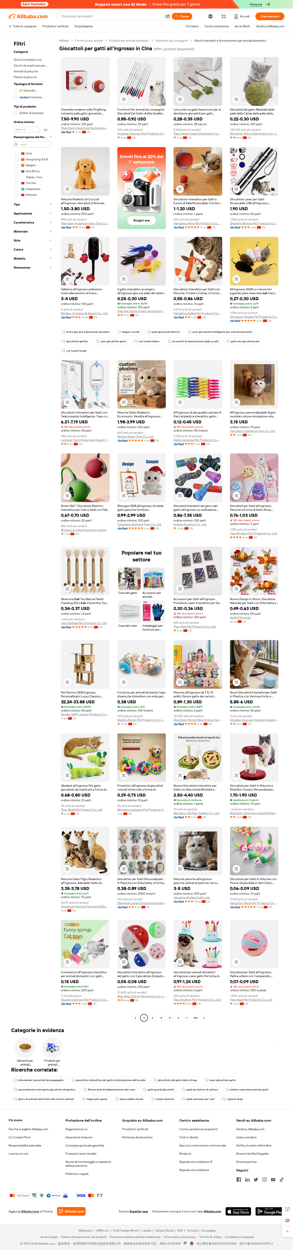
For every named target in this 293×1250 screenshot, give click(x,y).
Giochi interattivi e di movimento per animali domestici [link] (230, 40)
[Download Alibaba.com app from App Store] (238, 1211)
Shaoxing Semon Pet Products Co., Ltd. (254, 223)
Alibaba (64, 40)
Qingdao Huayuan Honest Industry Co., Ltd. (254, 720)
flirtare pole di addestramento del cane (111, 1089)
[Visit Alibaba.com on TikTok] (281, 1179)
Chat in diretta (188, 1137)
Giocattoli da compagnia (172, 40)
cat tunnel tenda (76, 350)
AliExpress (85, 1230)
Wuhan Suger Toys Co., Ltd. (135, 436)
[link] (287, 1209)
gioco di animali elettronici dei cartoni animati (46, 1099)
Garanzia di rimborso (78, 1137)
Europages (209, 1230)
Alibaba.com (212, 1211)
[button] (167, 16)
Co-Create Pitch (19, 1137)
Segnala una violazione (194, 1170)
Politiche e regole (77, 1173)
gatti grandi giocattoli (161, 1089)
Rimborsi (185, 1153)
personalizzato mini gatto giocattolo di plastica (46, 1089)
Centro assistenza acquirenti (198, 1129)
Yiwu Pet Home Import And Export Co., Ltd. (141, 311)
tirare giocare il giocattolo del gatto (88, 331)
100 (195, 1017)
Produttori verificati (135, 1129)
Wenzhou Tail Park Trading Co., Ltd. (196, 813)
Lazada (146, 1230)
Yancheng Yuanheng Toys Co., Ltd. (252, 431)
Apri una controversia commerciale (202, 1145)
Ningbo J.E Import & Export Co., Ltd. (84, 313)
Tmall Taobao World (125, 1230)
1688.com (102, 1230)
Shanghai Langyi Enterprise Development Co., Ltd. (141, 903)
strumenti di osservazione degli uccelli (195, 341)
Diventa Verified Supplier (252, 1153)
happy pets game (96, 1099)
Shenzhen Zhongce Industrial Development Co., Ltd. (254, 813)
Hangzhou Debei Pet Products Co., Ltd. (198, 313)
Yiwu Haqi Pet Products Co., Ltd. (195, 626)
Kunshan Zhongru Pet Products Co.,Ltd (141, 133)
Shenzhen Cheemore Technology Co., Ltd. (85, 128)
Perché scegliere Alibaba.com (28, 1129)
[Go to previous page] (135, 1018)
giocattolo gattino (77, 341)
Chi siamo (15, 1120)
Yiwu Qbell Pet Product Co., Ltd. (82, 809)
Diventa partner (246, 1161)
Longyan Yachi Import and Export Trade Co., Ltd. (85, 440)
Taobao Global (164, 1230)
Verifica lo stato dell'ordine (253, 1145)
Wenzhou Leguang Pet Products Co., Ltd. (141, 809)
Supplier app (139, 1211)
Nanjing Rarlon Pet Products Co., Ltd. (141, 720)
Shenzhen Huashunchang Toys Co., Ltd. (85, 223)
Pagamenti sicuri (76, 1129)
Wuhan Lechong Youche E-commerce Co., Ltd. (85, 530)
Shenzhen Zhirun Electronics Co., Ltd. (254, 133)
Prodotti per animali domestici (129, 40)
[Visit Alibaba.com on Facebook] (238, 1179)
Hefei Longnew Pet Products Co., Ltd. (198, 440)
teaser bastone (165, 1099)
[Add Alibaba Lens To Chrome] (71, 1211)
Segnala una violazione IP (196, 1161)
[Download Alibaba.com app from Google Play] (269, 1211)
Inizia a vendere (246, 1137)
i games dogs (235, 1099)
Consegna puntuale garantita (84, 1145)
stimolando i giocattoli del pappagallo (40, 1080)
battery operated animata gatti (249, 1089)
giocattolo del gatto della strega (177, 1080)
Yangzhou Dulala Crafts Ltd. (192, 897)
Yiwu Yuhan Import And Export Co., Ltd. (198, 133)
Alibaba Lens (30, 1211)
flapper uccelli (130, 331)
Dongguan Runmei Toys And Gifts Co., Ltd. (85, 906)
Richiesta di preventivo (137, 1137)
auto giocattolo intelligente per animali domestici (222, 331)
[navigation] (32, 529)
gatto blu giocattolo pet (245, 341)
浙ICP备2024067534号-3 (256, 1243)
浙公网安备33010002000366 (216, 1243)
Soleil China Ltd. (240, 617)
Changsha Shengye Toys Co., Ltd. (139, 524)
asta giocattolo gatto (113, 341)
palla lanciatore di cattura (202, 1089)
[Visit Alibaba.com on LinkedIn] (247, 1179)
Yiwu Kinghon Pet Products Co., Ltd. (253, 533)
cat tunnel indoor (149, 341)
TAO (180, 1230)
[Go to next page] (204, 1018)
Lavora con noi (18, 1153)
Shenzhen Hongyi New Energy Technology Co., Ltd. (198, 720)
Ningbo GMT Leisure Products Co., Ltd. (85, 714)
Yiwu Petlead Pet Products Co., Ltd (84, 623)
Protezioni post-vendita (80, 1153)
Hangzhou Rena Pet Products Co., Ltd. (198, 223)
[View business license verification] (185, 1243)
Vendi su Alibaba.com (250, 1129)
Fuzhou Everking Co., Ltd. (190, 524)
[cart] (224, 17)
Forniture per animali (89, 40)
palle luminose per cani (200, 1099)
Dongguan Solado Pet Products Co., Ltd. (254, 316)
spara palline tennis (131, 1099)
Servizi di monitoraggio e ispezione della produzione (88, 1163)
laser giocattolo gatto (223, 1080)
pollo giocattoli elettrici (166, 331)
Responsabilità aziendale (25, 1145)
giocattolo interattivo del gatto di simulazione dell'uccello (111, 1080)
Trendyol (192, 1230)
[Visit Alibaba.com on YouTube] (273, 1179)
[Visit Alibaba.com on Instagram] (264, 1179)
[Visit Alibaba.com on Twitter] (255, 1179)
